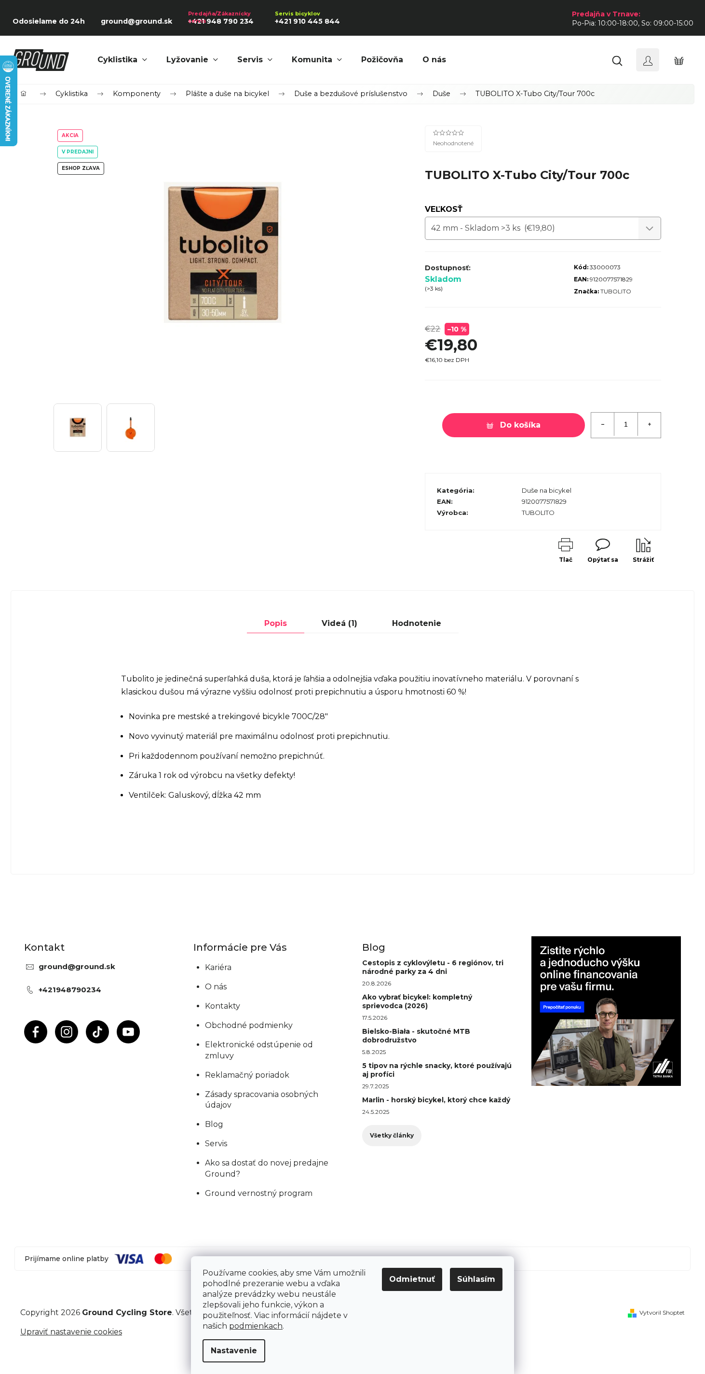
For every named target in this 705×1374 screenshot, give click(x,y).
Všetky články (392, 1135)
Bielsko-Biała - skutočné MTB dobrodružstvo (416, 1035)
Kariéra (218, 967)
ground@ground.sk (77, 966)
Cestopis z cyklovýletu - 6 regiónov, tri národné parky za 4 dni (432, 967)
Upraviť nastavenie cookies (71, 1331)
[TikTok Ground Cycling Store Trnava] (97, 1031)
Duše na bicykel (546, 490)
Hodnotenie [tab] (416, 623)
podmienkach (256, 1326)
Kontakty (222, 1006)
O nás (216, 986)
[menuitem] (122, 60)
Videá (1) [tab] (339, 623)
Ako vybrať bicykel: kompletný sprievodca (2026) (417, 1001)
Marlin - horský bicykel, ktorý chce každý (436, 1100)
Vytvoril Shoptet (662, 1312)
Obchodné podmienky (249, 1025)
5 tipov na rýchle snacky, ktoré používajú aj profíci (437, 1070)
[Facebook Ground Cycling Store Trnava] (35, 1031)
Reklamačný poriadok (247, 1075)
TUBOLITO (615, 291)
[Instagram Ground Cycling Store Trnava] (66, 1031)
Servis (216, 1143)
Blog (214, 1124)
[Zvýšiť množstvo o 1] (649, 424)
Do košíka (520, 425)
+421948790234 (70, 989)
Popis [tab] (275, 623)
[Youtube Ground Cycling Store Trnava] (128, 1031)
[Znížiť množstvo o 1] (602, 424)
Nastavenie (234, 1350)
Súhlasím (476, 1279)
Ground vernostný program (258, 1193)
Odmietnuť (412, 1279)
